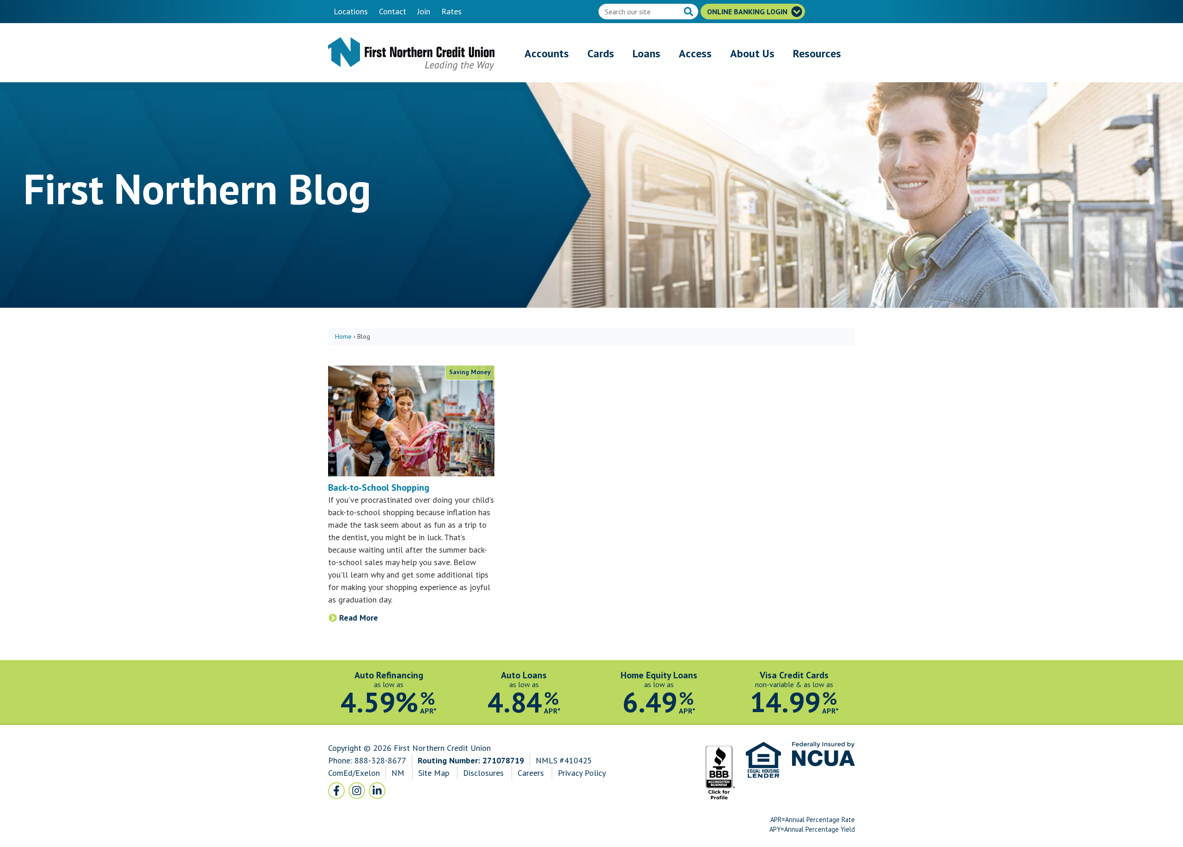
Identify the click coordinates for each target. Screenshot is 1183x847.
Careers (532, 773)
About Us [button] (752, 53)
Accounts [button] (546, 53)
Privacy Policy (581, 773)
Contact (392, 11)
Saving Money (470, 372)
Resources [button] (817, 53)
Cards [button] (600, 53)
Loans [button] (646, 53)
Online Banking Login (748, 11)
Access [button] (695, 53)
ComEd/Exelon (354, 773)
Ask (689, 12)
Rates (451, 11)
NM (399, 773)
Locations (351, 11)
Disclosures (483, 773)
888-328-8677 (380, 760)
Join (423, 11)
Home (343, 336)
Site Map (433, 773)
